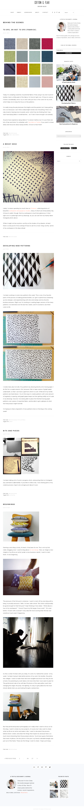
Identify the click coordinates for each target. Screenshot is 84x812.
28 (37, 758)
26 (28, 758)
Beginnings (9, 504)
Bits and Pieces (11, 431)
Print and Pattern (21, 419)
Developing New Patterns (16, 246)
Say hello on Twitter (34, 122)
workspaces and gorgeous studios (19, 211)
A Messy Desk (10, 144)
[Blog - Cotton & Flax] (42, 7)
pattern (11, 421)
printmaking (12, 495)
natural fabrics (15, 134)
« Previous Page (10, 758)
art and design (34, 550)
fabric (10, 134)
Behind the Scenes (13, 133)
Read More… (24, 792)
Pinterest (34, 208)
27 (32, 758)
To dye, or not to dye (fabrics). (20, 30)
